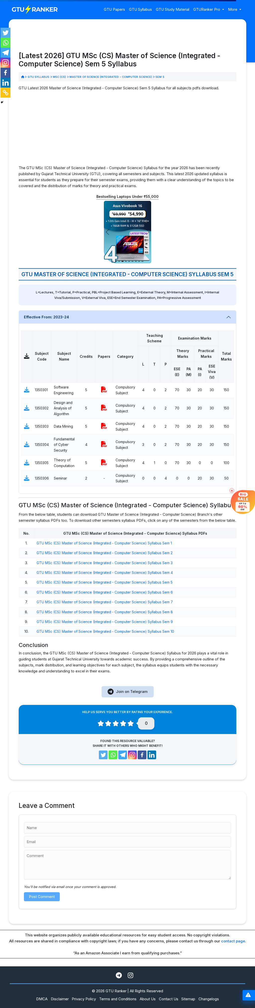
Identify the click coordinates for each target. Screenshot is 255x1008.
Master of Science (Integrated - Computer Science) (111, 77)
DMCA (42, 999)
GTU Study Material (172, 9)
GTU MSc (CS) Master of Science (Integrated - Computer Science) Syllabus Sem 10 (105, 631)
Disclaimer (60, 999)
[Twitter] (5, 33)
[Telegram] (5, 53)
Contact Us (168, 999)
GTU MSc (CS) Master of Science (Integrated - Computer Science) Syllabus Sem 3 (105, 563)
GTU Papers (114, 9)
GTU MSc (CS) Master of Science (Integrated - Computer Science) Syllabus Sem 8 (105, 612)
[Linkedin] (5, 83)
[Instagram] (5, 63)
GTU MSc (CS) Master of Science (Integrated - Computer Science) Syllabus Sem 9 (105, 622)
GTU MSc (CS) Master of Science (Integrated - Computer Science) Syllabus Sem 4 (105, 572)
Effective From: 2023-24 (46, 317)
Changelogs (208, 999)
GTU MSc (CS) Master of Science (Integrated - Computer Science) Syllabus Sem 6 (105, 592)
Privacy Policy (84, 999)
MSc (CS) (59, 77)
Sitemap (188, 999)
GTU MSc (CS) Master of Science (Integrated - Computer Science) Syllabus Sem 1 (104, 543)
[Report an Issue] (248, 995)
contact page (233, 941)
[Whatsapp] (5, 43)
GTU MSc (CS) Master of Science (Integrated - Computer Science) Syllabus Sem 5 (105, 582)
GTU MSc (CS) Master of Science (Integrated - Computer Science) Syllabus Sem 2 (105, 553)
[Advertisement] (127, 130)
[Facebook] (5, 73)
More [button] (233, 9)
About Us (148, 999)
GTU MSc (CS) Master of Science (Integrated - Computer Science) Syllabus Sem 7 (105, 602)
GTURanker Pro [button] (207, 9)
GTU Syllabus (140, 9)
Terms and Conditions (117, 999)
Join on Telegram (132, 691)
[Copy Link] (5, 93)
